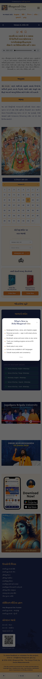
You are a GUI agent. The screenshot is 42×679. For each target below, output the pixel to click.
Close (21, 357)
